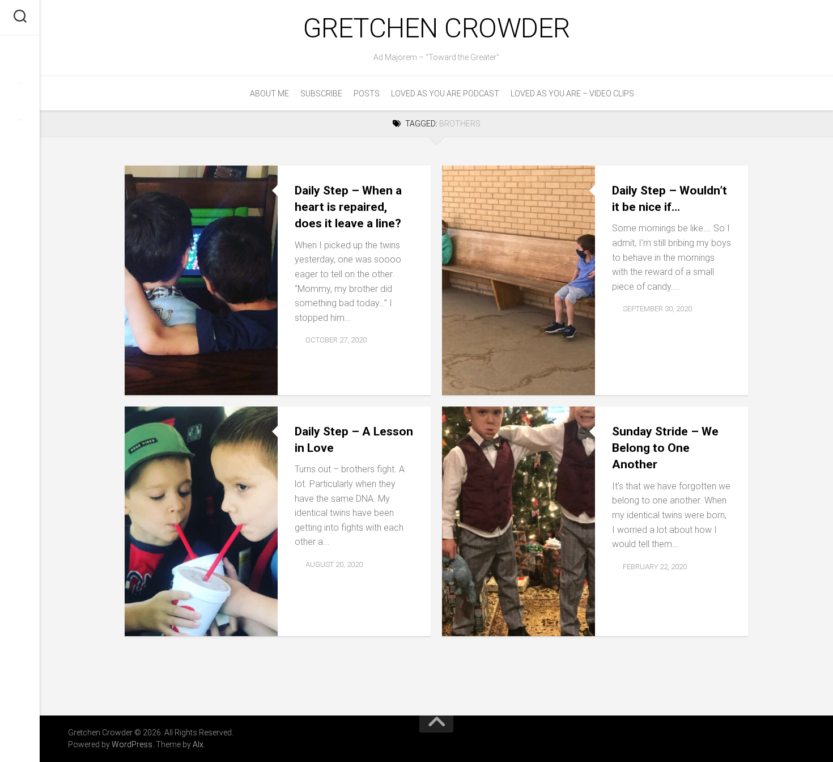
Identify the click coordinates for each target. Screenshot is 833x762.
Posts (367, 93)
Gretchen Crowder (436, 28)
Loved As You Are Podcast (445, 93)
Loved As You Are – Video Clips (572, 93)
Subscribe (321, 93)
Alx (198, 744)
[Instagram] (20, 138)
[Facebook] (20, 65)
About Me (269, 93)
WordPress (132, 744)
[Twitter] (20, 101)
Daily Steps (156, 382)
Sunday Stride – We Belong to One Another (665, 448)
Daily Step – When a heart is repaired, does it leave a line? (348, 207)
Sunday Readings (515, 623)
